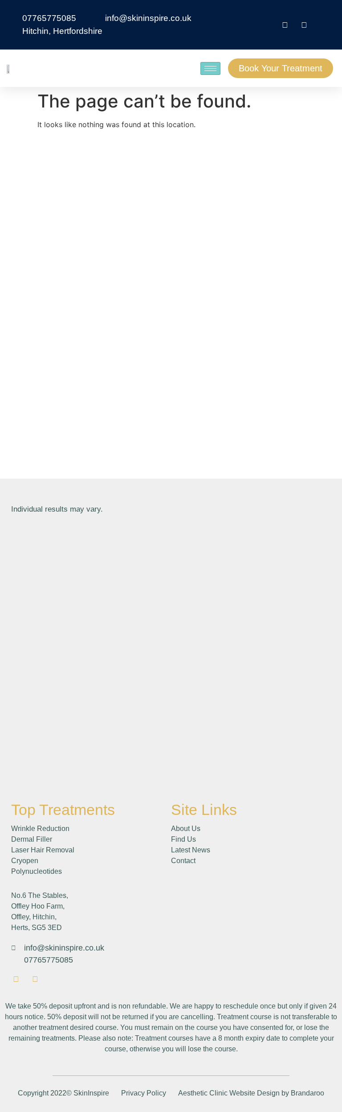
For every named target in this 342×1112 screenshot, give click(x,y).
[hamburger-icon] (210, 68)
